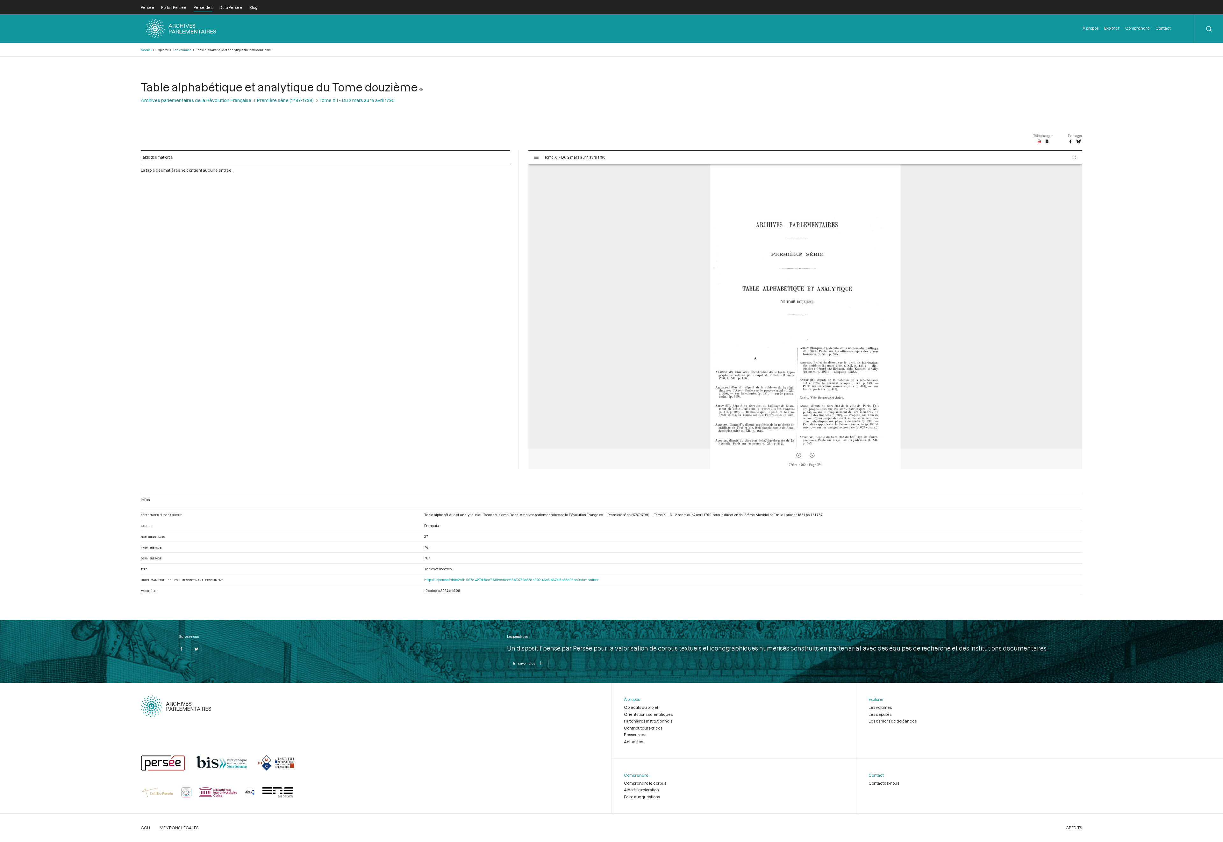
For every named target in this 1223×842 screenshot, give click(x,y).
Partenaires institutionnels (648, 721)
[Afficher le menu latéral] (536, 157)
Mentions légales (179, 827)
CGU (145, 827)
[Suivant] (812, 455)
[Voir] (421, 87)
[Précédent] (798, 455)
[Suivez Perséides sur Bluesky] (196, 649)
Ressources (635, 734)
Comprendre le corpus (645, 783)
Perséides (203, 7)
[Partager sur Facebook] (1070, 142)
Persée (147, 7)
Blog (253, 7)
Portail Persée (173, 7)
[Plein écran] (1074, 157)
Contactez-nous (884, 783)
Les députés (880, 714)
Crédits (1074, 827)
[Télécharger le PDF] (1039, 142)
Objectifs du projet (641, 707)
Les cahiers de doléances (893, 721)
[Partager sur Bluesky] (1078, 142)
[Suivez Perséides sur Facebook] (181, 649)
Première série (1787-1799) (285, 100)
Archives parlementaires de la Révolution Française (196, 100)
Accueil (146, 49)
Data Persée (230, 7)
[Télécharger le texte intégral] (1047, 142)
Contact (1163, 28)
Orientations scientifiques (648, 714)
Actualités (633, 741)
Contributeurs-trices (643, 728)
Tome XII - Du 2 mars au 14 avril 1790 (357, 100)
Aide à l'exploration (641, 790)
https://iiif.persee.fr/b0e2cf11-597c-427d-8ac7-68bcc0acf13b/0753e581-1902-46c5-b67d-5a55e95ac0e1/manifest (511, 580)
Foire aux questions (642, 797)
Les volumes (182, 50)
